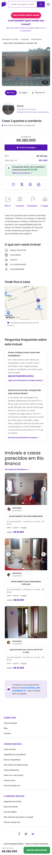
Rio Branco (36, 39)
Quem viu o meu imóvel (13, 775)
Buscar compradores (12, 759)
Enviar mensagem (27, 147)
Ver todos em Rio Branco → (17, 469)
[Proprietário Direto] (4, 4)
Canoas (25, 39)
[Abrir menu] (48, 4)
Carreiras (7, 733)
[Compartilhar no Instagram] (38, 184)
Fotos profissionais (11, 770)
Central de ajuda (10, 723)
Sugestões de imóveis (12, 801)
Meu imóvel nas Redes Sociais (16, 765)
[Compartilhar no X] (22, 184)
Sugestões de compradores (15, 754)
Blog (5, 728)
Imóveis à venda (10, 39)
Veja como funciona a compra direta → (26, 380)
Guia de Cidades (10, 812)
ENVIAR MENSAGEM (37, 850)
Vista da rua (40, 92)
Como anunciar (10, 749)
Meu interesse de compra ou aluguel (18, 817)
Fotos (12, 92)
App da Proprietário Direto (21, 375)
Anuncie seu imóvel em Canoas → (23, 437)
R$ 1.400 (43, 160)
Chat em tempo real (12, 785)
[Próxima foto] (43, 489)
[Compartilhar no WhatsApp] (30, 184)
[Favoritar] (13, 184)
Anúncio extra (9, 780)
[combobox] (22, 4)
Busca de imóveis (11, 806)
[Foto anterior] (8, 489)
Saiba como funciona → (22, 173)
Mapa (24, 92)
